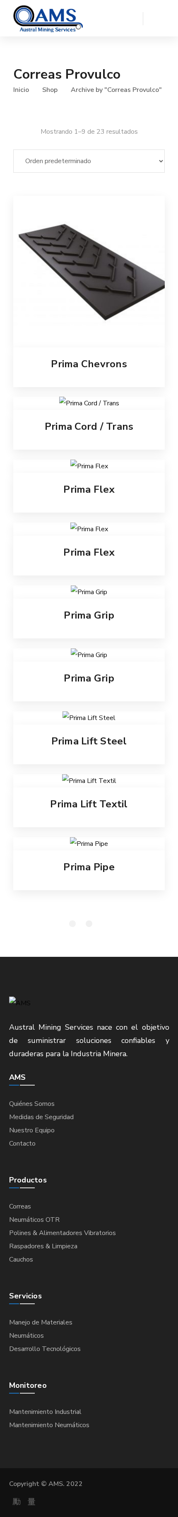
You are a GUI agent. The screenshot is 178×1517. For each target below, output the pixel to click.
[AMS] (48, 18)
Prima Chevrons (89, 364)
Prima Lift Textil (88, 804)
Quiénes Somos (32, 1103)
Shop (50, 89)
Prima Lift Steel (89, 741)
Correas (20, 1206)
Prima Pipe (89, 867)
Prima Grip (89, 615)
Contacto (22, 1143)
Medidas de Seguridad (41, 1117)
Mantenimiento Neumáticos (49, 1425)
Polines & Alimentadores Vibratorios (62, 1233)
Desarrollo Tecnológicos (45, 1348)
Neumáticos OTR (34, 1219)
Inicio (21, 89)
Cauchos (21, 1259)
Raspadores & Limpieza (43, 1246)
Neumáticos (26, 1335)
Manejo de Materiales (40, 1322)
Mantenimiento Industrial (45, 1411)
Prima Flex (89, 489)
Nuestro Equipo (32, 1130)
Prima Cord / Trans (89, 426)
